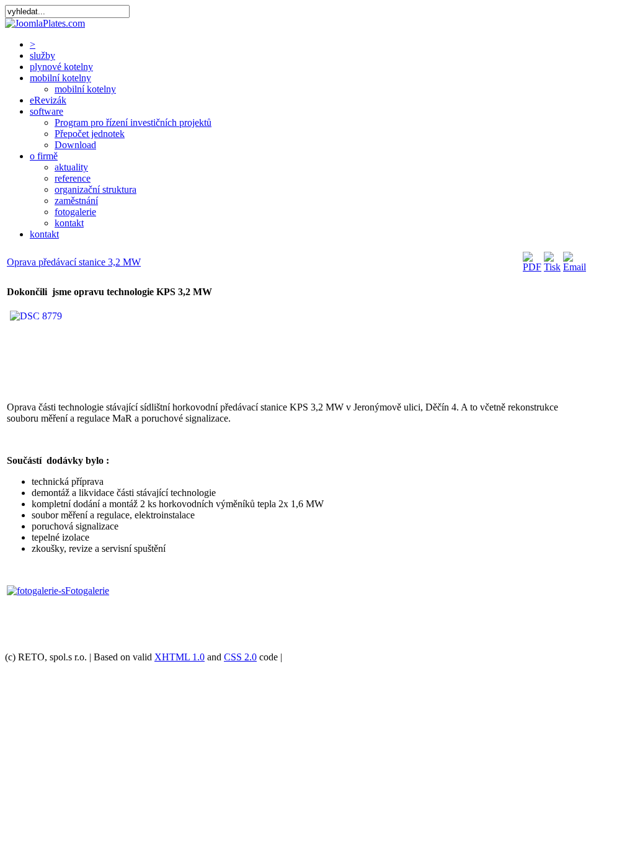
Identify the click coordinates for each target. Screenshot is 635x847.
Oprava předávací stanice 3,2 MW (74, 262)
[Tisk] (552, 267)
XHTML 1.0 (179, 657)
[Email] (574, 267)
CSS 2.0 (240, 657)
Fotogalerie (87, 590)
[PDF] (532, 267)
